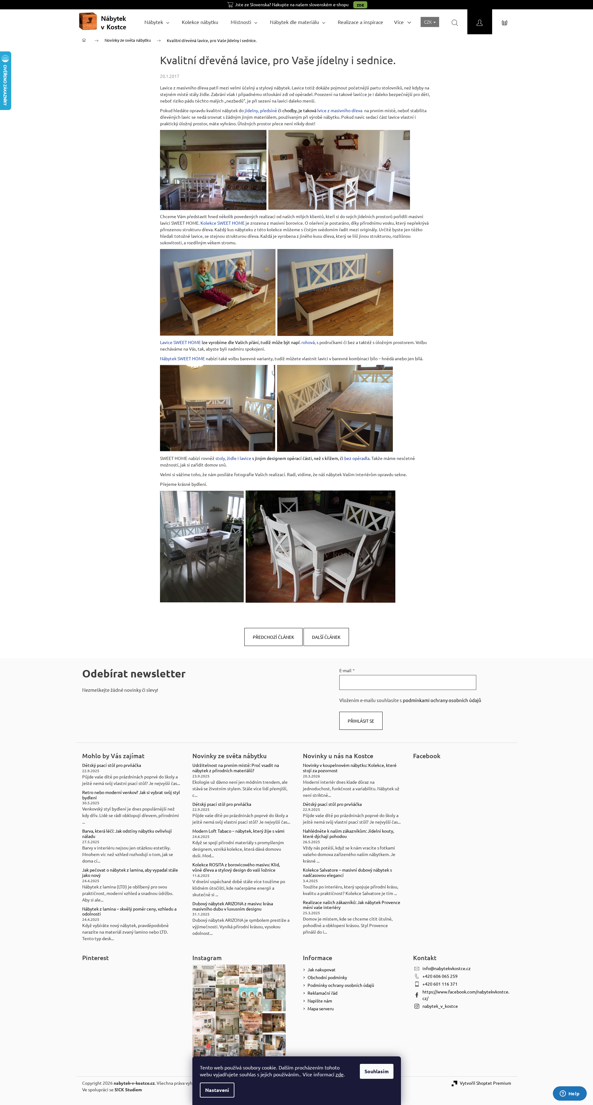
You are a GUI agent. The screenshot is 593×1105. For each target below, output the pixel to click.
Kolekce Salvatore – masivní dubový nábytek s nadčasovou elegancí (347, 872)
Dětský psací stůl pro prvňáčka (111, 765)
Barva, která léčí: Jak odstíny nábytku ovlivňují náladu (127, 833)
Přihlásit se (361, 721)
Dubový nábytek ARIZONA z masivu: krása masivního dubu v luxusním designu (232, 906)
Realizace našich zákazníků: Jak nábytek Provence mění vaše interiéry (351, 905)
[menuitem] (157, 21)
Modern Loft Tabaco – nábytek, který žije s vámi (238, 831)
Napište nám (320, 1000)
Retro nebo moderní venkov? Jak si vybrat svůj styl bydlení (131, 795)
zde (340, 1074)
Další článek (326, 637)
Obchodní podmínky (327, 977)
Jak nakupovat (322, 969)
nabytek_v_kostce (440, 1006)
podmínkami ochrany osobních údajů (442, 700)
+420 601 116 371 (440, 984)
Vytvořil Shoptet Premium (485, 1083)
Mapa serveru (321, 1008)
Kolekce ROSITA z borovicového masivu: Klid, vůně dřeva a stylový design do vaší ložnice (236, 867)
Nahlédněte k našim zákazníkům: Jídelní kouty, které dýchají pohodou (348, 833)
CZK (428, 22)
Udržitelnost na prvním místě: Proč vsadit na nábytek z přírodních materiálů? (235, 768)
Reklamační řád (322, 993)
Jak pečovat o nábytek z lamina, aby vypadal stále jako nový (130, 872)
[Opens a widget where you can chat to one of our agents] (570, 1094)
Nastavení (217, 1090)
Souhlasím (377, 1071)
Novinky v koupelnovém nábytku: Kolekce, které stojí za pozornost (350, 768)
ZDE (360, 4)
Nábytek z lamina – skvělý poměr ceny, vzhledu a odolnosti (129, 911)
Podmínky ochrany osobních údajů (341, 985)
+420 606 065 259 (440, 976)
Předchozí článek (273, 637)
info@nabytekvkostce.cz (446, 968)
